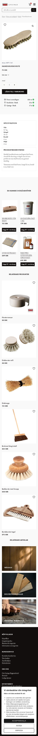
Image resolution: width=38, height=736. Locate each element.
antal (3, 80)
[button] (34, 4)
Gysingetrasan (9, 253)
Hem (3, 16)
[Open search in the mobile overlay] (19, 10)
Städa (19, 16)
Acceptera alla (19, 721)
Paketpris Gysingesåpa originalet (26, 255)
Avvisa (19, 726)
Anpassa (19, 730)
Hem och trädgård (11, 16)
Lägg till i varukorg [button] (9, 230)
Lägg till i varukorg (14, 92)
